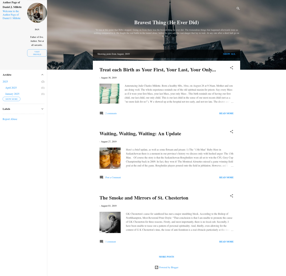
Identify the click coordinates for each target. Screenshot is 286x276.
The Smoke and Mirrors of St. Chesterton (143, 197)
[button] (232, 68)
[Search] (238, 9)
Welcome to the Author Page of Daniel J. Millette (12, 14)
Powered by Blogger (168, 267)
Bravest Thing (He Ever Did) (166, 22)
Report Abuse (10, 119)
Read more (226, 113)
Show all (229, 54)
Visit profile (37, 53)
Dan (37, 29)
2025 (5, 81)
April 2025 (11, 87)
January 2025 (12, 93)
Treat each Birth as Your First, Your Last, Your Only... (157, 69)
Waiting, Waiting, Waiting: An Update (140, 133)
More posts (166, 256)
